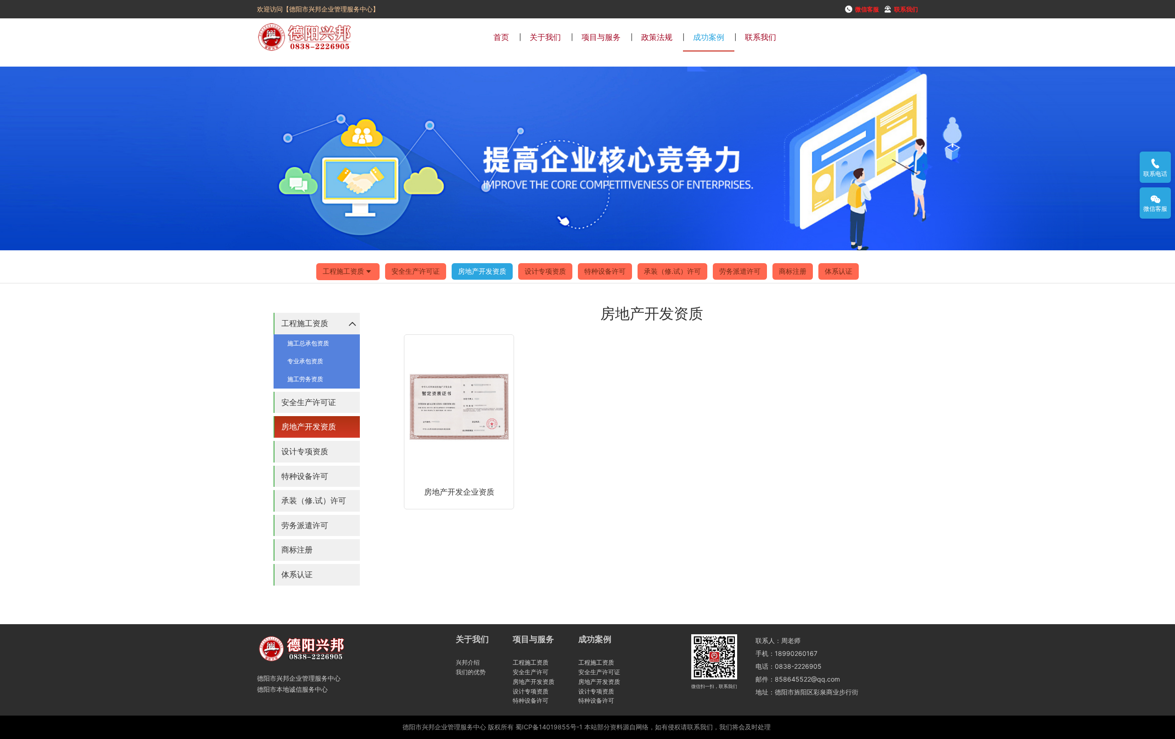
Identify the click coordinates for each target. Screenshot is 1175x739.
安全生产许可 (530, 672)
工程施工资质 (343, 271)
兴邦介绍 (468, 662)
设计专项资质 (545, 271)
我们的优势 (471, 672)
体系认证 (838, 271)
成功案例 (708, 37)
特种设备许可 (605, 271)
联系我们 (760, 37)
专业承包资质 (305, 361)
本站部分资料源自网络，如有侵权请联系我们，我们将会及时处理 (677, 727)
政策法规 (656, 37)
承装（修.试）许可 (672, 271)
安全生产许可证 (416, 271)
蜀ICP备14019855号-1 (548, 727)
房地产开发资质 (482, 271)
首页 (501, 37)
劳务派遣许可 (740, 271)
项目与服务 (601, 37)
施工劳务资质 (305, 379)
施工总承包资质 (308, 343)
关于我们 (545, 37)
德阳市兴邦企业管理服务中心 (444, 727)
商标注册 (792, 271)
